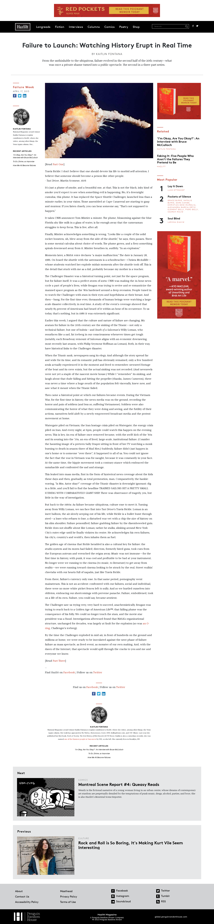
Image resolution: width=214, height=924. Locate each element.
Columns (94, 27)
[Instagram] (113, 896)
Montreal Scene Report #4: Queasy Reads (118, 784)
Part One (58, 164)
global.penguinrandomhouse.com (171, 916)
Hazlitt (161, 166)
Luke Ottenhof (176, 190)
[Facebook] (14, 95)
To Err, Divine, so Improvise (23, 161)
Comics (109, 27)
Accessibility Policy (26, 901)
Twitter (197, 26)
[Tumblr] (158, 896)
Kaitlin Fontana (109, 54)
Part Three (59, 661)
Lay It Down (175, 186)
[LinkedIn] (24, 95)
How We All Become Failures (24, 165)
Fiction (59, 27)
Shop (136, 27)
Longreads (43, 27)
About (19, 891)
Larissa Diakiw (176, 222)
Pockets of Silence (179, 196)
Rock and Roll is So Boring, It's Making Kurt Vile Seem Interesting (130, 845)
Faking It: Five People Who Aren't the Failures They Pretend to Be (175, 159)
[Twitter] (19, 95)
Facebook (193, 26)
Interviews (76, 27)
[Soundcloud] (113, 901)
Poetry (123, 27)
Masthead (66, 891)
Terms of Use (68, 901)
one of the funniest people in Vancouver (80, 739)
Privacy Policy (68, 896)
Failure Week (23, 87)
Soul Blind (174, 218)
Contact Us (22, 896)
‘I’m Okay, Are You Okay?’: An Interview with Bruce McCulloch (25, 156)
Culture (83, 838)
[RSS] (158, 901)
